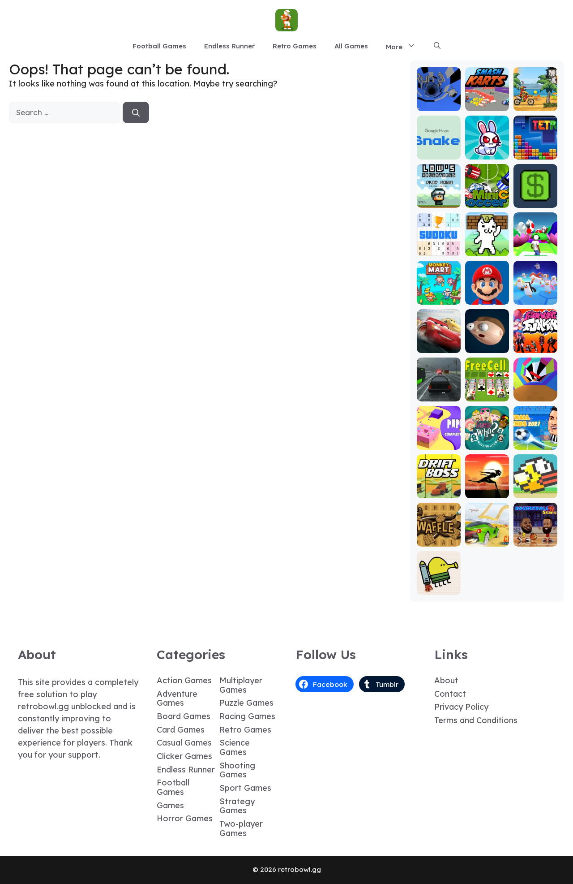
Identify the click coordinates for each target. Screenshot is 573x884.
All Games (351, 46)
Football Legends (535, 439)
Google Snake (438, 149)
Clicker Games (184, 756)
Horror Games (185, 818)
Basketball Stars (535, 536)
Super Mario (486, 294)
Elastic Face (487, 342)
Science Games (234, 747)
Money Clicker (535, 197)
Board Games (183, 716)
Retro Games (294, 46)
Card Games (181, 729)
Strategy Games (237, 806)
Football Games (159, 46)
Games (170, 805)
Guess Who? (487, 439)
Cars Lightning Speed (438, 338)
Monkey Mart (438, 294)
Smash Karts (487, 100)
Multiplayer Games (240, 685)
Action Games (184, 680)
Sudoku (438, 250)
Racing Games (247, 716)
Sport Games (245, 788)
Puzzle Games (246, 703)
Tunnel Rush (535, 391)
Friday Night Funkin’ (535, 338)
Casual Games (184, 742)
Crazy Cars (486, 536)
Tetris (535, 153)
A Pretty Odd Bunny (487, 149)
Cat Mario (487, 250)
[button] (437, 46)
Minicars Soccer (487, 197)
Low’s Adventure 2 (438, 193)
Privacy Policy (461, 707)
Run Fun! (535, 250)
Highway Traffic (438, 391)
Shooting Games (237, 770)
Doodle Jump (438, 584)
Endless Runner (229, 46)
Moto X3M (535, 104)
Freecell (486, 395)
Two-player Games (241, 828)
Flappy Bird (535, 487)
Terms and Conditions (475, 720)
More (394, 47)
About (446, 680)
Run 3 (438, 104)
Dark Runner (487, 487)
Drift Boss (438, 491)
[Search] (136, 112)
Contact (450, 694)
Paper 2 (439, 443)
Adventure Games (177, 698)
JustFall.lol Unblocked (535, 294)
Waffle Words (438, 536)
